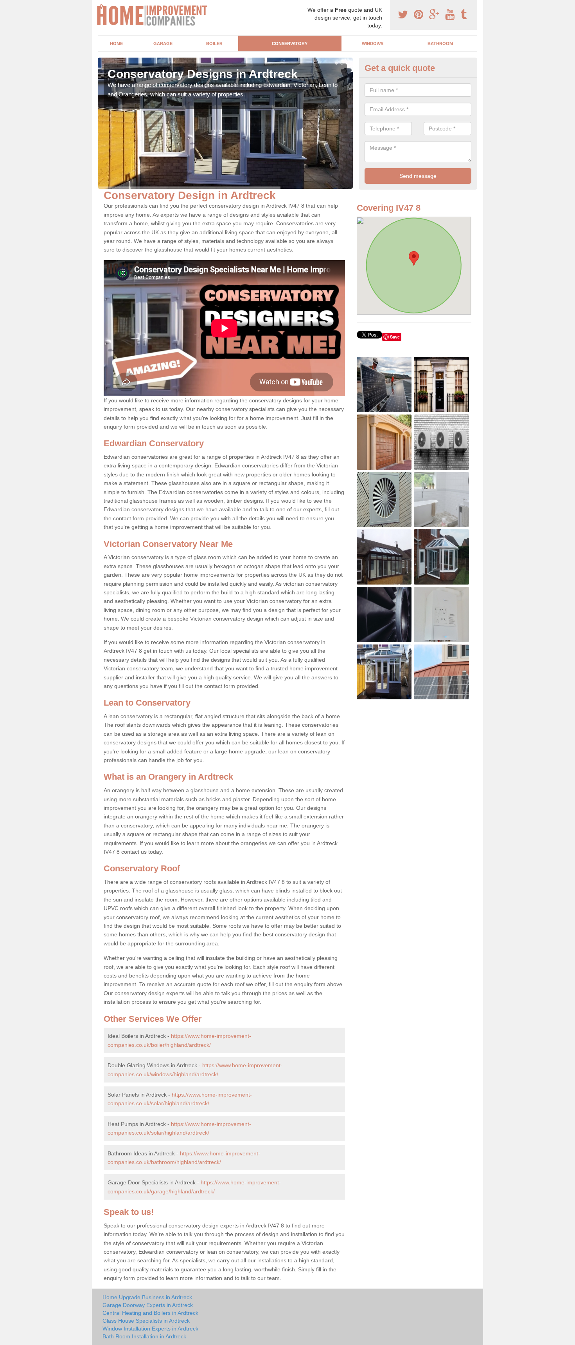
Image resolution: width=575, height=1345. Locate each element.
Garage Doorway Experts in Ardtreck (147, 1305)
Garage (162, 43)
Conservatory (289, 43)
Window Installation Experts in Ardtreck (150, 1328)
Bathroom (440, 43)
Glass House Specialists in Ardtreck (146, 1321)
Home (116, 43)
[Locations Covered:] (101, 6)
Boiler (214, 43)
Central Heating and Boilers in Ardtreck (150, 1313)
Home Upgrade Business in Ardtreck (147, 1297)
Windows (372, 43)
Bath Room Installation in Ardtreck (144, 1336)
